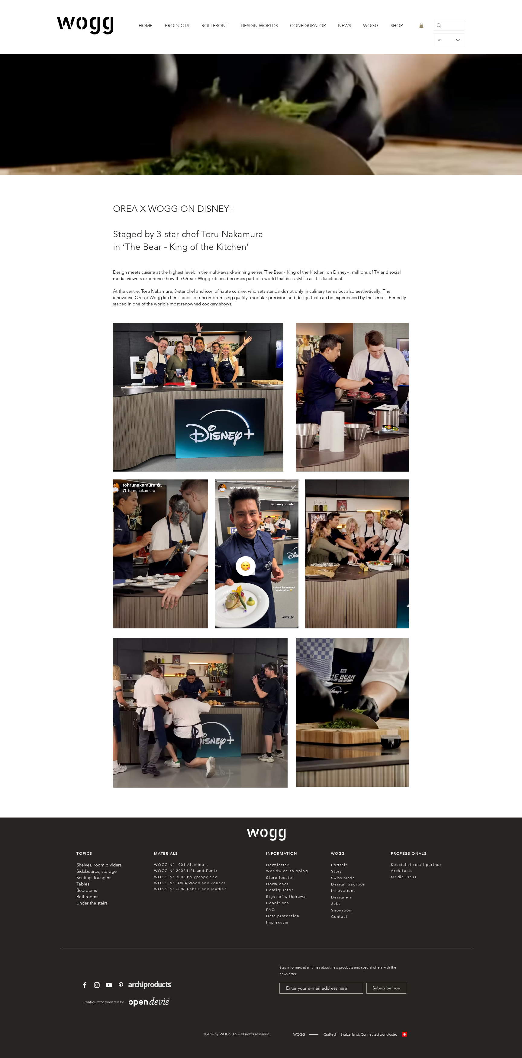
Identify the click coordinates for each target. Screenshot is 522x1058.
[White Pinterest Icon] (121, 985)
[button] (177, 25)
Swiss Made (343, 878)
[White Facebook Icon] (85, 985)
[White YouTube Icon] (109, 985)
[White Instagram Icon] (97, 985)
